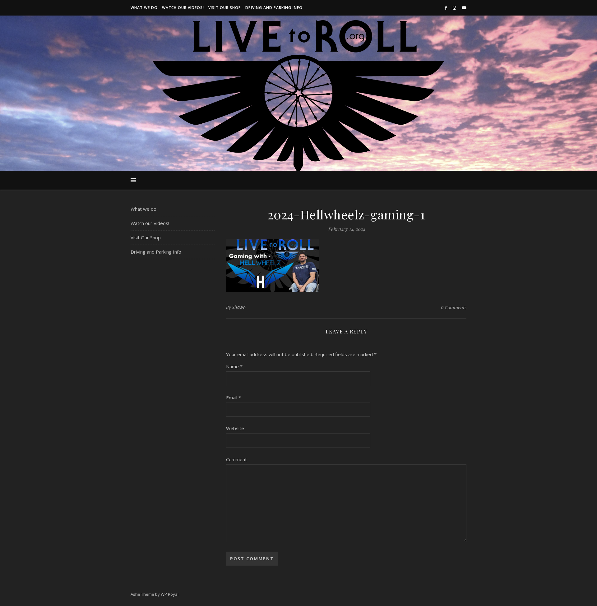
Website (235, 428)
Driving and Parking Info (274, 7)
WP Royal (169, 594)
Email (233, 397)
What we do (144, 7)
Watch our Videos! (183, 7)
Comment (236, 459)
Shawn (239, 307)
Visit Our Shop (224, 7)
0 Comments (453, 307)
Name (234, 366)
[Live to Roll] (298, 97)
